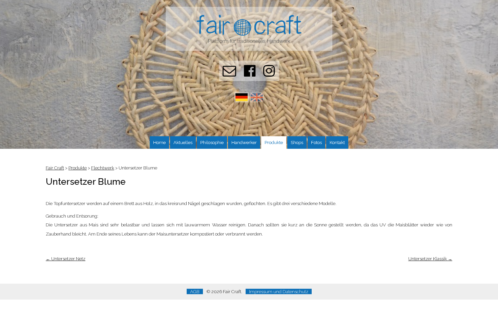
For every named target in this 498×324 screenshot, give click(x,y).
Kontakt (337, 142)
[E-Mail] (229, 74)
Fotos (316, 142)
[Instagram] (269, 74)
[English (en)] (257, 100)
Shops (297, 142)
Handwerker (244, 142)
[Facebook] (250, 74)
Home (159, 142)
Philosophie (212, 142)
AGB (195, 291)
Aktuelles (182, 142)
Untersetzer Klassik (430, 258)
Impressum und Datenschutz (278, 291)
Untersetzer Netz (65, 258)
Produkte (274, 142)
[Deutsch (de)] (241, 100)
